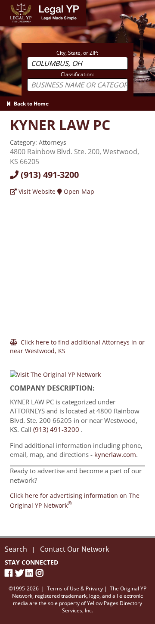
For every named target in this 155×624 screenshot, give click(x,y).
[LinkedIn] (30, 573)
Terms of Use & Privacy (75, 588)
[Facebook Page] (10, 573)
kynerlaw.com (115, 454)
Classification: (77, 74)
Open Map (78, 191)
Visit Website (36, 191)
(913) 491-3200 (49, 174)
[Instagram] (41, 573)
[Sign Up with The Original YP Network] (55, 370)
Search (16, 549)
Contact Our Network (74, 549)
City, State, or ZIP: (77, 52)
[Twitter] (20, 573)
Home (8, 4)
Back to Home (30, 103)
